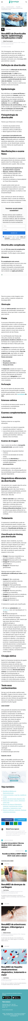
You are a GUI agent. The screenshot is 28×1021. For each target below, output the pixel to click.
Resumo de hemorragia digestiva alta (14, 799)
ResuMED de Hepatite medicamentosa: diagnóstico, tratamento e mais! (13, 971)
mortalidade (21, 394)
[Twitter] (10, 1018)
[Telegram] (17, 1018)
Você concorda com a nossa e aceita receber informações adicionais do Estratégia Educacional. (15, 238)
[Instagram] (12, 1018)
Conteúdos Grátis (10, 6)
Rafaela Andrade (7, 932)
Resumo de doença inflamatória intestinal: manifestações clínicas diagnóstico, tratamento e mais (12, 806)
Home (2, 6)
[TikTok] (19, 1018)
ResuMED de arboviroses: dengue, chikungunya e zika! (13, 927)
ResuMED (18, 6)
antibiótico (6, 610)
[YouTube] (14, 1018)
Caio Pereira (6, 890)
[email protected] (9, 1009)
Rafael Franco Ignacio (8, 41)
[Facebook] (8, 1018)
